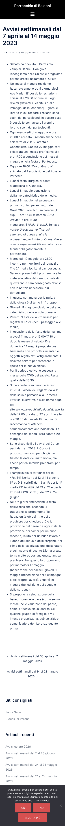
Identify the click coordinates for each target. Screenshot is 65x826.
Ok (23, 807)
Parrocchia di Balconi (32, 6)
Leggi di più (32, 817)
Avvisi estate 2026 (18, 746)
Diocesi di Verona (17, 719)
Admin (10, 52)
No (42, 807)
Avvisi (46, 52)
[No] (60, 805)
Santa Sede (13, 712)
